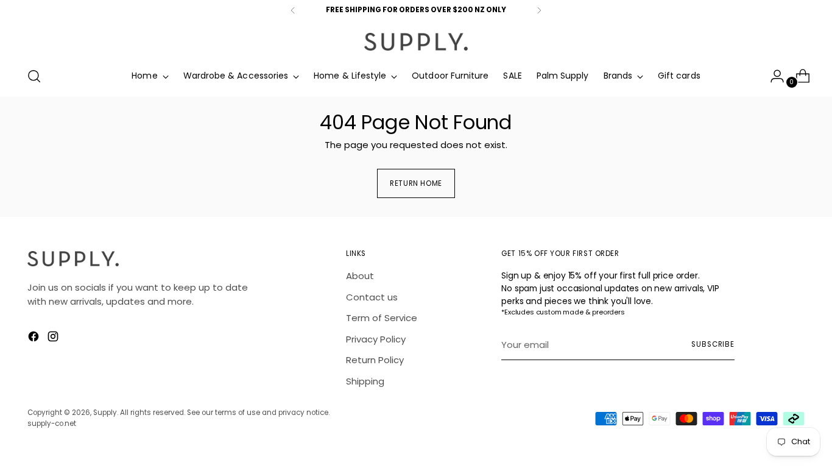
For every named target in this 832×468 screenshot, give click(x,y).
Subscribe (713, 344)
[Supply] (416, 42)
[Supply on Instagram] (54, 338)
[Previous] (293, 10)
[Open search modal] (34, 76)
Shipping (365, 381)
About (360, 275)
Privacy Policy (376, 339)
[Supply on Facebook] (34, 338)
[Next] (539, 10)
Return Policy (375, 359)
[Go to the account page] (772, 76)
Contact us (372, 297)
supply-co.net (51, 423)
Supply (105, 412)
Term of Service (381, 317)
